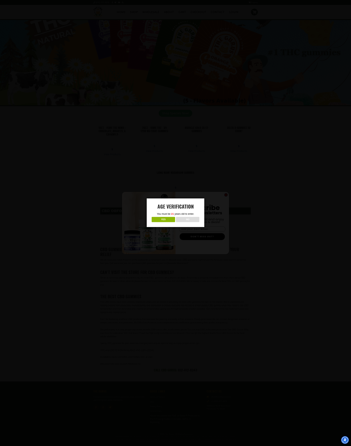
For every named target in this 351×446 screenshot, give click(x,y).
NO (187, 219)
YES (163, 219)
